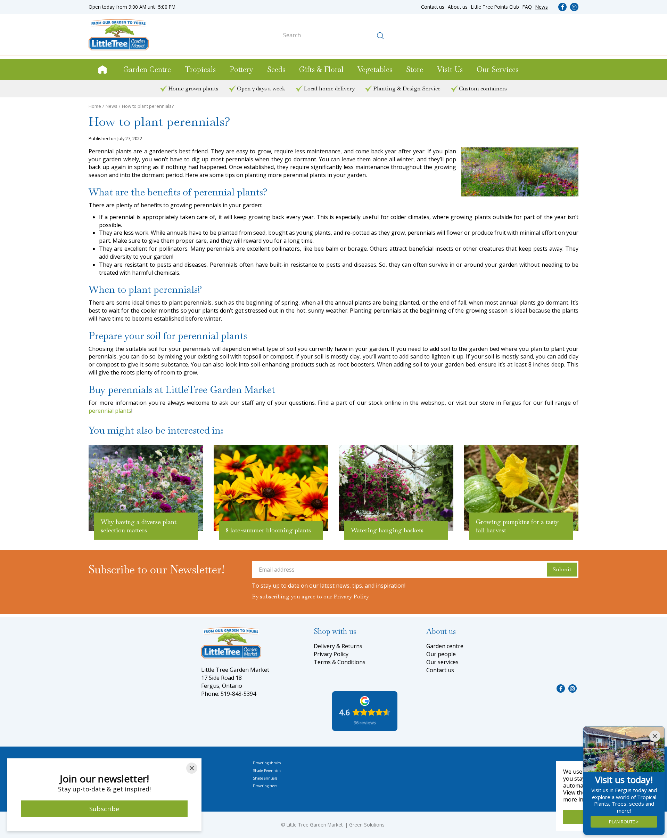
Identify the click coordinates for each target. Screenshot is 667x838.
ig (574, 7)
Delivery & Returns (338, 646)
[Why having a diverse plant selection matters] (146, 488)
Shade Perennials (267, 770)
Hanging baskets (184, 762)
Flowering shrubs (267, 762)
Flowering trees (265, 785)
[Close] (191, 768)
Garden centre (444, 646)
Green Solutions (367, 824)
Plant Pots (179, 778)
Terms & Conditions (339, 662)
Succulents (180, 785)
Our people (441, 654)
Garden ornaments (186, 770)
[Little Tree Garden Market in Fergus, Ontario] (119, 34)
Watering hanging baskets (387, 530)
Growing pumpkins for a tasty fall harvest (517, 526)
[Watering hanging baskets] (396, 488)
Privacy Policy (351, 596)
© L (285, 824)
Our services (442, 662)
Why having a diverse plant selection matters (138, 526)
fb (562, 7)
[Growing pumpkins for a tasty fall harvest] (521, 488)
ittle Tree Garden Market (316, 824)
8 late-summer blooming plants (268, 530)
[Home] (102, 69)
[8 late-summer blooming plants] (271, 488)
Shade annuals (265, 778)
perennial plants (110, 410)
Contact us (440, 670)
